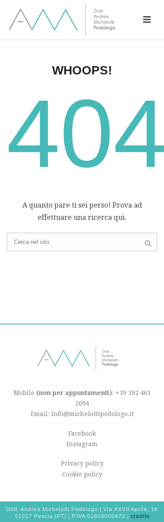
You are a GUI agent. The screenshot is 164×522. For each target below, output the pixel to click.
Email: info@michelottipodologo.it (82, 413)
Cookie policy (82, 474)
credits (140, 516)
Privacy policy (82, 463)
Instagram (82, 444)
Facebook (82, 433)
